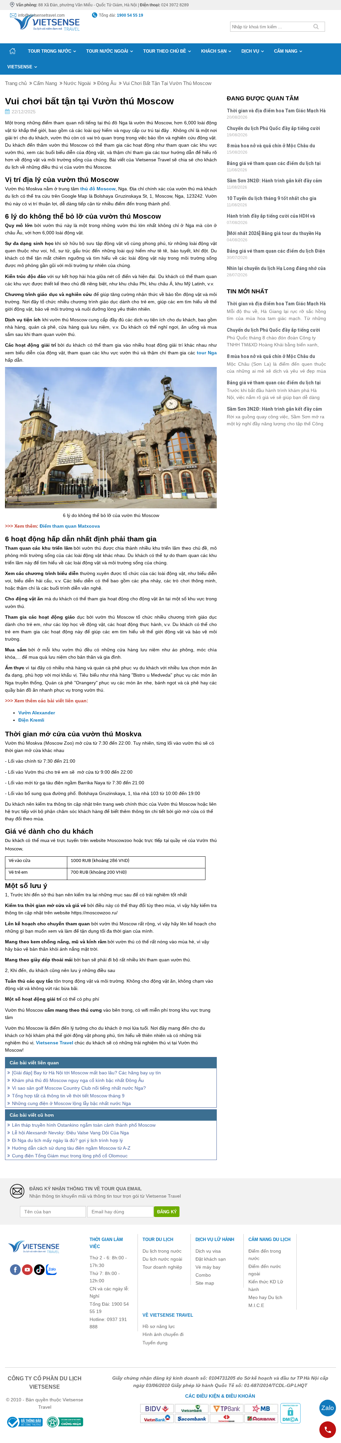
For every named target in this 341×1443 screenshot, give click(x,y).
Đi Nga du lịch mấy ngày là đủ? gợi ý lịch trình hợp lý (67, 1140)
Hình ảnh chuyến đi (163, 1334)
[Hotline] (327, 1429)
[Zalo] (51, 1269)
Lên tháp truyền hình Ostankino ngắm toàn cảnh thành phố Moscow (84, 1125)
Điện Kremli (31, 720)
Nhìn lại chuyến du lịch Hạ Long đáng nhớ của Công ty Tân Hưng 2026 (276, 269)
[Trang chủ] (12, 51)
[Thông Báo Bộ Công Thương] (24, 1422)
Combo (203, 1275)
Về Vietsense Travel (168, 1315)
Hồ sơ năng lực (159, 1326)
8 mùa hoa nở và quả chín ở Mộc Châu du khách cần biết (271, 146)
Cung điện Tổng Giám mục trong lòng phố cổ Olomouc (70, 1155)
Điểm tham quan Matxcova (70, 526)
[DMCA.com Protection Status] (290, 1413)
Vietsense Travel (54, 1042)
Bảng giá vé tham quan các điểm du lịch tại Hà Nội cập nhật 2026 (274, 164)
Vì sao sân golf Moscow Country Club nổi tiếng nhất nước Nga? (79, 1088)
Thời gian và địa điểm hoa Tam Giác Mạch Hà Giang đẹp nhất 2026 (276, 111)
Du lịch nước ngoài (162, 1259)
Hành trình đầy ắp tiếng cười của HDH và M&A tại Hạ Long (271, 216)
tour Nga (207, 352)
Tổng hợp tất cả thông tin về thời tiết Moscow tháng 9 (68, 1095)
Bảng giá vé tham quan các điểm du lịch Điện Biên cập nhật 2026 (276, 251)
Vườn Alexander (36, 712)
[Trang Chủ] (46, 21)
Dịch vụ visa (208, 1251)
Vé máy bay (207, 1267)
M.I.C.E (256, 1305)
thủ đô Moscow (98, 188)
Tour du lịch (158, 1239)
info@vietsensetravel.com (41, 15)
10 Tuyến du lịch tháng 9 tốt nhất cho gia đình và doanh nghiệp (271, 199)
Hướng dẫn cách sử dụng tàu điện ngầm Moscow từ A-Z (71, 1148)
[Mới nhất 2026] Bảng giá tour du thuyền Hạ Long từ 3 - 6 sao (274, 234)
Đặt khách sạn (210, 1259)
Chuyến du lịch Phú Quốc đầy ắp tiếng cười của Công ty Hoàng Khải (273, 129)
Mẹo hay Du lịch (265, 1297)
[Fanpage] (15, 1269)
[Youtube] (27, 1269)
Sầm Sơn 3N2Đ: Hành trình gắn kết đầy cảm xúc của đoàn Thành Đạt (274, 181)
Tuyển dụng (155, 1342)
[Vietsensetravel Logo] (33, 1245)
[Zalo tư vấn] (327, 1408)
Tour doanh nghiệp (162, 1267)
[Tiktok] (39, 1269)
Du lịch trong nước (162, 1251)
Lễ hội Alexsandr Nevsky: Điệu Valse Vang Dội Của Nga (70, 1132)
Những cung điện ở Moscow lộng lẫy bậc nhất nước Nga (71, 1103)
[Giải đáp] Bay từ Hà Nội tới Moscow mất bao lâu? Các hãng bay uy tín (86, 1072)
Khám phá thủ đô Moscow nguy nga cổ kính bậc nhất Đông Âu (78, 1080)
